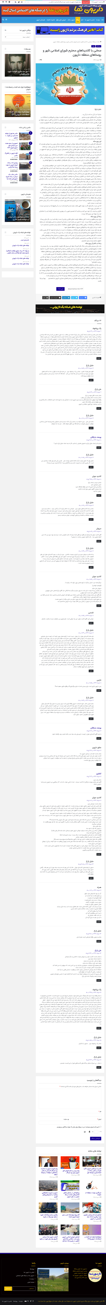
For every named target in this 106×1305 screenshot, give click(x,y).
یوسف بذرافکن (95, 437)
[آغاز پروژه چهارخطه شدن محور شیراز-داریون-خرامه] (70, 1207)
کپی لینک (60, 289)
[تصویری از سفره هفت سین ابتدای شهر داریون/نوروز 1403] (25, 146)
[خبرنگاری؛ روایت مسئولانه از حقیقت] (92, 1185)
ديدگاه (78, 20)
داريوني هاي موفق (61, 20)
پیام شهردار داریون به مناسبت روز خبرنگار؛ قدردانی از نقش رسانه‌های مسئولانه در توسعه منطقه (56, 2)
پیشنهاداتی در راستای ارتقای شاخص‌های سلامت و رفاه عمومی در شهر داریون (71, 1195)
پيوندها (32, 1269)
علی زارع (98, 950)
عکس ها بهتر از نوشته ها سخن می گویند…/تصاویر (11, 135)
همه (93, 46)
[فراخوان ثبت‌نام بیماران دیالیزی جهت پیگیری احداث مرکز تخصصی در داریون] (92, 1207)
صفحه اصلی (30, 1282)
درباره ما (98, 20)
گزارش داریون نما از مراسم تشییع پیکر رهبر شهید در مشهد (49, 1238)
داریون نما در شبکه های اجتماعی (25, 1276)
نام (100, 1111)
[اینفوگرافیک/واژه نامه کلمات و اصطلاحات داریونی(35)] (92, 1230)
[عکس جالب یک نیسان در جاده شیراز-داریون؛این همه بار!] (25, 177)
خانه (102, 20)
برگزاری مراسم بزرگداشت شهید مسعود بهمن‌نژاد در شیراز (49, 1216)
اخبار (82, 20)
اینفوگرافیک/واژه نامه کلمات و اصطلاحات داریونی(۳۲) (19, 113)
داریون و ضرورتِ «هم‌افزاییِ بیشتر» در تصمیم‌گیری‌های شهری (50, 1195)
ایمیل (99, 1119)
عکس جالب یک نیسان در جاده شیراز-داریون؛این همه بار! (12, 176)
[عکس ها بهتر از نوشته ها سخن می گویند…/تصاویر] (25, 136)
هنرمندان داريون (40, 20)
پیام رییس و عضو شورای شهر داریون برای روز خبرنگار (71, 1172)
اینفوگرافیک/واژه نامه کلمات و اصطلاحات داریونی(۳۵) (93, 1238)
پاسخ (99, 358)
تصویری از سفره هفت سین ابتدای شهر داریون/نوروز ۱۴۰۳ (11, 145)
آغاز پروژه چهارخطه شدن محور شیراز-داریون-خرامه (70, 1216)
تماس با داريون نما (90, 20)
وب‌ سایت (66, 1119)
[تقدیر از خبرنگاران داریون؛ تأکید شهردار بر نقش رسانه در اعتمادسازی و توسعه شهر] (92, 1161)
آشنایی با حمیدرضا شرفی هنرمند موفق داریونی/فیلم (18, 218)
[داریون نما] (88, 9)
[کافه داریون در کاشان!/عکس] (25, 156)
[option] (18, 65)
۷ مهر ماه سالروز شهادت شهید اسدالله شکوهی (18, 73)
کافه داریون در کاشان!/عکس (11, 154)
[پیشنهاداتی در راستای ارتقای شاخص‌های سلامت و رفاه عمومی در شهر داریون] (70, 1185)
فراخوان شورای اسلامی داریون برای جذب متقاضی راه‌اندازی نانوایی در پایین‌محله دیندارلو (70, 1239)
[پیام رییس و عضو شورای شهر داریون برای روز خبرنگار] (70, 1162)
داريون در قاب (71, 20)
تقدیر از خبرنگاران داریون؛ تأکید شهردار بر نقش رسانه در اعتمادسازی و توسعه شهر (92, 1171)
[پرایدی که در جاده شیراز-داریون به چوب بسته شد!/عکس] (25, 166)
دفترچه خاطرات (51, 20)
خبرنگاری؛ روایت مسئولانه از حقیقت (93, 1194)
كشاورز (98, 773)
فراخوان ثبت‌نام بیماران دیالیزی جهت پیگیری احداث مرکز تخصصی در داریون (92, 1217)
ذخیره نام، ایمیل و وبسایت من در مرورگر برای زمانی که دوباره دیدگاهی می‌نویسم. (78, 1127)
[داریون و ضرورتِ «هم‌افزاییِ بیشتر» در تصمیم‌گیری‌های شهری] (48, 1185)
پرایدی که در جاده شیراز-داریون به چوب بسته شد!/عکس (12, 165)
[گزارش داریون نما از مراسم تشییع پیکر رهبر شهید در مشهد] (48, 1230)
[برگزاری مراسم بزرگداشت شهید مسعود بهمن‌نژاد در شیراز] (48, 1207)
